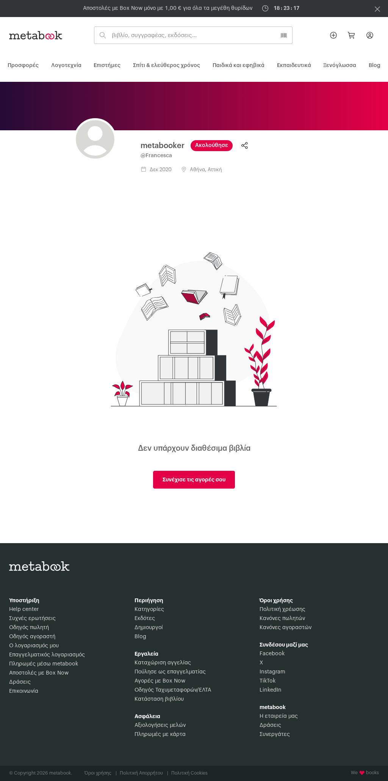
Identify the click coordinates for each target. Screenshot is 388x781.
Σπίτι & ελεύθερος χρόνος (166, 65)
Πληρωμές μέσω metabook (43, 664)
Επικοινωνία (23, 691)
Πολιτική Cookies (189, 773)
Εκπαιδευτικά (294, 65)
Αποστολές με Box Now (39, 673)
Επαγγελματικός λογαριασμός (47, 655)
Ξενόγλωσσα (339, 65)
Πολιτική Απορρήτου (144, 773)
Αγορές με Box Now (160, 681)
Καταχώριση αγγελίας (163, 662)
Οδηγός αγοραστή (32, 636)
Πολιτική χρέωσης (282, 609)
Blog (140, 636)
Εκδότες (145, 618)
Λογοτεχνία (66, 65)
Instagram (272, 672)
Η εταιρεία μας (279, 716)
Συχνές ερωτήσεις (32, 618)
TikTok (267, 681)
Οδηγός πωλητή (29, 627)
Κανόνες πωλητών (282, 618)
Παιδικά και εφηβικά (238, 65)
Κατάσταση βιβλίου (159, 699)
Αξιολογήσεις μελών (160, 725)
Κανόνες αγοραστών (285, 627)
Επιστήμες (107, 65)
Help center (24, 609)
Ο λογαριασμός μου (34, 645)
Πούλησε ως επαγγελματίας (170, 672)
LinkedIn (271, 690)
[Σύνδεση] (370, 35)
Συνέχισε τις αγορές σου (194, 479)
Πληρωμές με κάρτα (160, 734)
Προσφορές (23, 65)
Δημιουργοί (149, 627)
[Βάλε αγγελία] (333, 35)
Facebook (272, 653)
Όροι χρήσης (100, 773)
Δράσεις (20, 682)
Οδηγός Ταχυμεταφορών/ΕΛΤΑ (173, 690)
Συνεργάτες (275, 734)
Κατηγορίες (149, 609)
